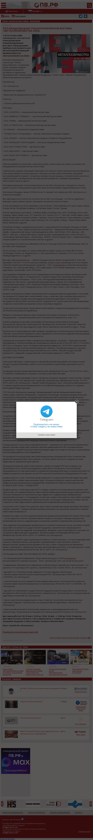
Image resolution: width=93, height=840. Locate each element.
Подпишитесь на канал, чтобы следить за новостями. (46, 425)
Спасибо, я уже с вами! (46, 435)
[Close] (77, 402)
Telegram (46, 419)
